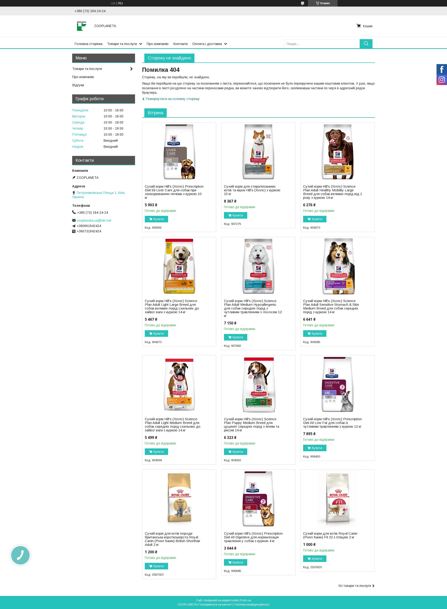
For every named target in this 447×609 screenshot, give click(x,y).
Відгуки (78, 85)
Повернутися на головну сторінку (173, 99)
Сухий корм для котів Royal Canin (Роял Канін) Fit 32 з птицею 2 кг (330, 535)
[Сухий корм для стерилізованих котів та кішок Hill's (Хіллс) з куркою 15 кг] (258, 152)
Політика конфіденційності (251, 604)
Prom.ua (245, 600)
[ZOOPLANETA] (81, 26)
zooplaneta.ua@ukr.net (94, 220)
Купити (158, 219)
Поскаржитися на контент (215, 604)
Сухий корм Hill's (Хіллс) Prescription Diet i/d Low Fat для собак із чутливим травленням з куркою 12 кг (332, 422)
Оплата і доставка (207, 44)
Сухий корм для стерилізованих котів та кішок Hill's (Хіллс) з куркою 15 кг (252, 190)
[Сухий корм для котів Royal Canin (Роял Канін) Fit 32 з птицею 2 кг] (337, 499)
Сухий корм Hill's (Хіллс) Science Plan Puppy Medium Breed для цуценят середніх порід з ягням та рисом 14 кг (251, 424)
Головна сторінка (88, 44)
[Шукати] (366, 43)
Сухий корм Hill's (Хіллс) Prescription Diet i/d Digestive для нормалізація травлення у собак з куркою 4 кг (253, 537)
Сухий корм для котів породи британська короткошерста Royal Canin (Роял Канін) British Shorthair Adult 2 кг (172, 539)
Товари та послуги (122, 44)
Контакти (180, 44)
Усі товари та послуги (354, 586)
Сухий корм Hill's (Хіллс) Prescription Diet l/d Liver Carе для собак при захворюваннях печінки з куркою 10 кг (174, 192)
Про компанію (158, 44)
